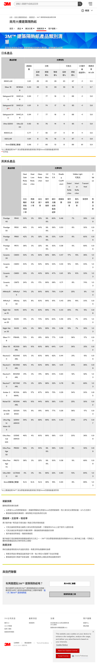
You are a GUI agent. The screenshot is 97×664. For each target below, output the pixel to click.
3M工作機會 (8, 626)
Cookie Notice (62, 645)
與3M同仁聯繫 (70, 584)
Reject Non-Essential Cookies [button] (67, 650)
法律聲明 (16, 643)
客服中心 (86, 623)
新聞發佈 (31, 623)
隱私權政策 (28, 643)
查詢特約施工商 (70, 594)
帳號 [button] (87, 11)
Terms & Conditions (43, 643)
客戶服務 (51, 29)
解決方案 (28, 29)
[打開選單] (90, 5)
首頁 (11, 29)
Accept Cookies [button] (63, 656)
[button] (80, 656)
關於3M (6, 623)
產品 (19, 29)
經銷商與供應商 (9, 632)
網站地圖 (86, 626)
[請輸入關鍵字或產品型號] (80, 4)
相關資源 (40, 29)
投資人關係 (7, 629)
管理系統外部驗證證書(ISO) (58, 627)
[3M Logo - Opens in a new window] (7, 4)
